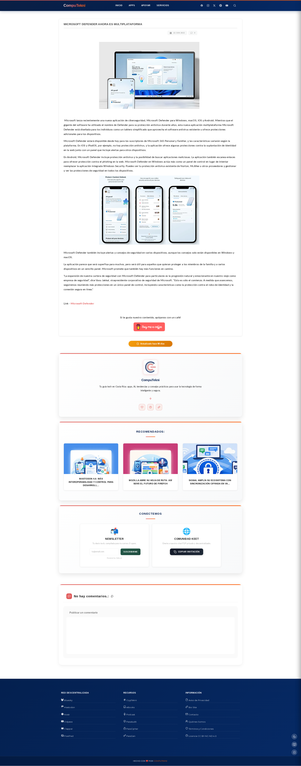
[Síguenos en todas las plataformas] (159, 407)
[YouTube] (226, 5)
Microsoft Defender (82, 303)
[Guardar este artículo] (294, 752)
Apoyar (145, 5)
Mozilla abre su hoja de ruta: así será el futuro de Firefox (150, 482)
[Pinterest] (220, 5)
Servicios (163, 5)
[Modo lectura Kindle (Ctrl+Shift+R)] (294, 744)
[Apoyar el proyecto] (142, 407)
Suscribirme (130, 552)
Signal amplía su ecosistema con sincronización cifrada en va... (210, 482)
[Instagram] (208, 5)
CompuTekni (160, 761)
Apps (132, 5)
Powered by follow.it (114, 558)
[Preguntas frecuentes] (150, 407)
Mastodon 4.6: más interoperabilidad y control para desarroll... (91, 482)
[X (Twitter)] (214, 5)
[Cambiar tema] (294, 736)
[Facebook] (201, 5)
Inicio (118, 5)
